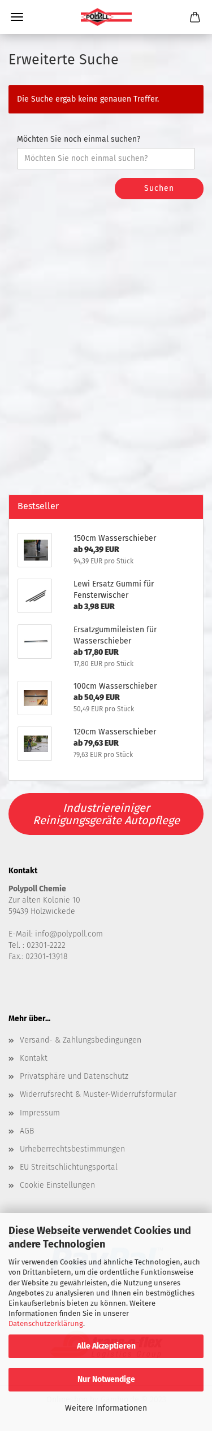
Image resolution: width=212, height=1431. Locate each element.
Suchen (159, 188)
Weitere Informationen (106, 1408)
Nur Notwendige (106, 1379)
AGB (27, 1131)
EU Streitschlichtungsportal (69, 1167)
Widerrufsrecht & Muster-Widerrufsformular (98, 1094)
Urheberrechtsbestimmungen (72, 1149)
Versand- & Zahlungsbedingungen (80, 1040)
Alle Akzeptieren (106, 1346)
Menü (17, 17)
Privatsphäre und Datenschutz (74, 1076)
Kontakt (33, 1058)
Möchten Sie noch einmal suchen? (78, 139)
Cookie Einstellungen (57, 1185)
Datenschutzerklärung (45, 1323)
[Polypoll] (106, 17)
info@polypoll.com (69, 934)
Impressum (40, 1113)
